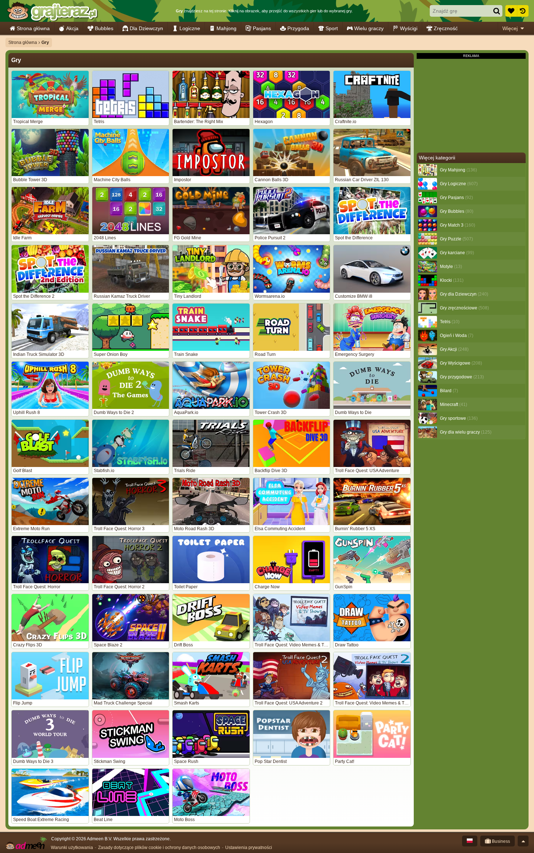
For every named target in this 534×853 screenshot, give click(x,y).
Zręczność (446, 28)
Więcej (510, 28)
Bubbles (104, 28)
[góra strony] (523, 841)
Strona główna (33, 28)
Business (500, 841)
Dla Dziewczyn (146, 28)
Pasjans (262, 28)
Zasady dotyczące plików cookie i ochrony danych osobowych (159, 847)
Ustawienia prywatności (248, 847)
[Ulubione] (511, 11)
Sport (331, 28)
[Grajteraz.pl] (52, 11)
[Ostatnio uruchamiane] (523, 11)
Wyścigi (408, 28)
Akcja (72, 28)
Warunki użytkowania (72, 847)
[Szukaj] (496, 11)
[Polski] (469, 841)
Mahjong (226, 28)
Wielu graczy (369, 28)
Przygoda (298, 28)
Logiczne (189, 28)
